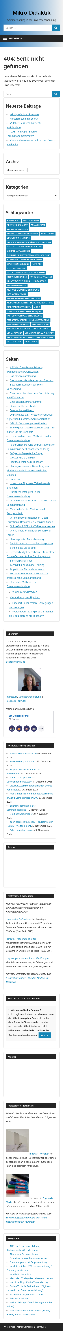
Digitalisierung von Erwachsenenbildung (28, 255)
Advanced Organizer (17, 225)
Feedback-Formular (16, 700)
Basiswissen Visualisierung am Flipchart (31, 380)
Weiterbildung (14, 342)
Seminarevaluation (17, 320)
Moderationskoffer (17, 303)
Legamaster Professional (18, 919)
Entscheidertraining (31, 259)
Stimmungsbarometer (18, 329)
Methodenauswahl (17, 294)
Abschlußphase (31, 221)
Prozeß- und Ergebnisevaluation (26, 1294)
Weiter (45, 1035)
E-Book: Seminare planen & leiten (28, 423)
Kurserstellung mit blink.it (24, 118)
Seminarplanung (40, 324)
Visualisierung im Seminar (20, 337)
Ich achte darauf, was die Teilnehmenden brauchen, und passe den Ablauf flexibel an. (29, 1022)
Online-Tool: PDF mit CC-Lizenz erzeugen (32, 526)
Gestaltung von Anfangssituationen (26, 272)
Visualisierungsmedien (24, 591)
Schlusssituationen (19, 1298)
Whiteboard (31, 342)
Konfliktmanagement (41, 277)
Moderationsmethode (41, 303)
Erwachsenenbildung (18, 264)
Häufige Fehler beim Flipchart (26, 461)
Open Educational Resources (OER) (24, 311)
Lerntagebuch (40, 281)
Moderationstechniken (19, 307)
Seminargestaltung (39, 320)
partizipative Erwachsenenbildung (24, 316)
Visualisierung (14, 333)
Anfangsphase (38, 225)
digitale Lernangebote (18, 251)
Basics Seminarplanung (23, 376)
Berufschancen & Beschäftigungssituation (29, 242)
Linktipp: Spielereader (21, 813)
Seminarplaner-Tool (21, 560)
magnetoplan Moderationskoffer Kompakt (28, 958)
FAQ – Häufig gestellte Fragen (26, 453)
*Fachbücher (13, 221)
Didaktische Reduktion (30, 246)
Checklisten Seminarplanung (25, 401)
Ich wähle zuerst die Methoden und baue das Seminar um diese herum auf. (28, 1031)
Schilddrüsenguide (15, 661)
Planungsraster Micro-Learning (27, 539)
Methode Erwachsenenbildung (23, 290)
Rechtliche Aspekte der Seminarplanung (32, 543)
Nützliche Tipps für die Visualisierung (29, 1282)
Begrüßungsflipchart (18, 238)
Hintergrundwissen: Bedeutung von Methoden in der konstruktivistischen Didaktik (28, 470)
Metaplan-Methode (16, 285)
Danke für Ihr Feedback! (23, 406)
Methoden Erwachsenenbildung (23, 298)
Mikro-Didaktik (31, 12)
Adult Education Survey (22, 830)
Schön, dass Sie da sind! (23, 547)
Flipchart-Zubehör (16, 268)
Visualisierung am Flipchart (39, 333)
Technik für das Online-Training (27, 564)
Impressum (16, 479)
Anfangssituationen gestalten (22, 233)
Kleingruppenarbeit (17, 277)
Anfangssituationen (17, 229)
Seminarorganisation (18, 324)
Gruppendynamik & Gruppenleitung (28, 1262)
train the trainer (41, 329)
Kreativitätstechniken (18, 281)
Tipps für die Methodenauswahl (27, 569)
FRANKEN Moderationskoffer (21, 938)
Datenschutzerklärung (22, 410)
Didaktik (11, 246)
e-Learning (12, 259)
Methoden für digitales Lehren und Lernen (31, 1278)
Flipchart (37, 264)
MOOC (37, 307)
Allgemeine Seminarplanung (24, 1254)
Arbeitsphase (47, 233)
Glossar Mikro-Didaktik (22, 457)
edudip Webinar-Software (24, 114)
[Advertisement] (21, 868)
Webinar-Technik (45, 337)
